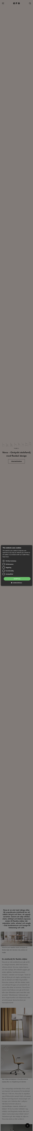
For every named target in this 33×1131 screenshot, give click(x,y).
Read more (6, 557)
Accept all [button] (17, 579)
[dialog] (16, 565)
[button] (16, 583)
